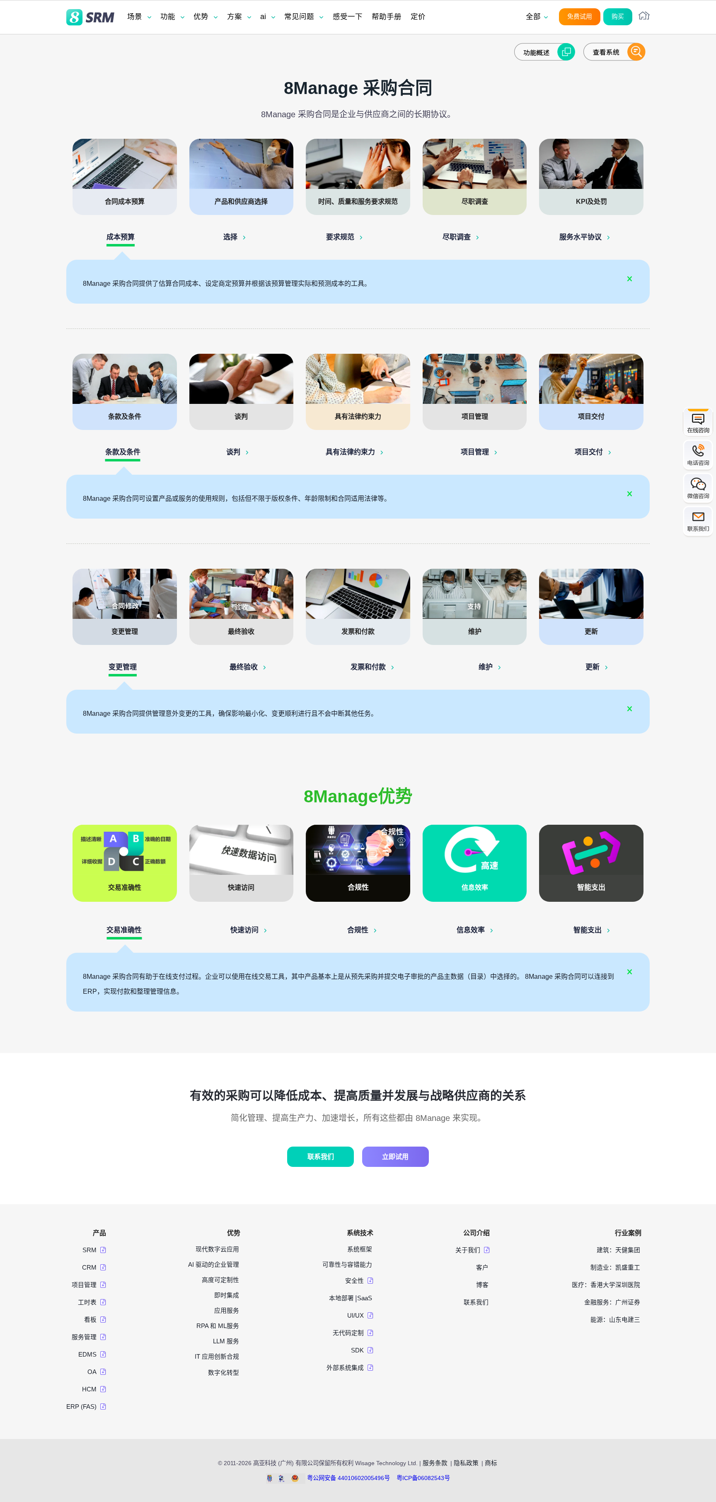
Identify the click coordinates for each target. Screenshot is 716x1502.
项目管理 (84, 1285)
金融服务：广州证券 (612, 1302)
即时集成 (226, 1295)
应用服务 (226, 1310)
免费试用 (579, 16)
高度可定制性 (220, 1280)
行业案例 (628, 1232)
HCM (89, 1389)
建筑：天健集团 (618, 1250)
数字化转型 (223, 1372)
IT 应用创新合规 (217, 1356)
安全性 (354, 1280)
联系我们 (320, 1156)
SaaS (364, 1298)
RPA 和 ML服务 (217, 1326)
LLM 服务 (226, 1341)
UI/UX (355, 1315)
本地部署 (341, 1298)
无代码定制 (348, 1333)
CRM (89, 1267)
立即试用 (395, 1156)
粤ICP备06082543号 (423, 1478)
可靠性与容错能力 (347, 1264)
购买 (618, 16)
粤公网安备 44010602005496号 (348, 1478)
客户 (482, 1267)
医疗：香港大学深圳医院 (606, 1285)
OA (92, 1372)
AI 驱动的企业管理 (213, 1264)
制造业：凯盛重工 (615, 1267)
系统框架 (359, 1249)
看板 (90, 1319)
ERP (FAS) (81, 1406)
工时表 (87, 1302)
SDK (357, 1350)
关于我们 (467, 1250)
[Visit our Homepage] (90, 18)
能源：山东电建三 (615, 1319)
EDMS (87, 1354)
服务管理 (84, 1337)
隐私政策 (466, 1463)
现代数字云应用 (217, 1249)
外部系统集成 (345, 1367)
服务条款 (435, 1463)
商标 (491, 1463)
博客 (482, 1285)
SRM (89, 1250)
